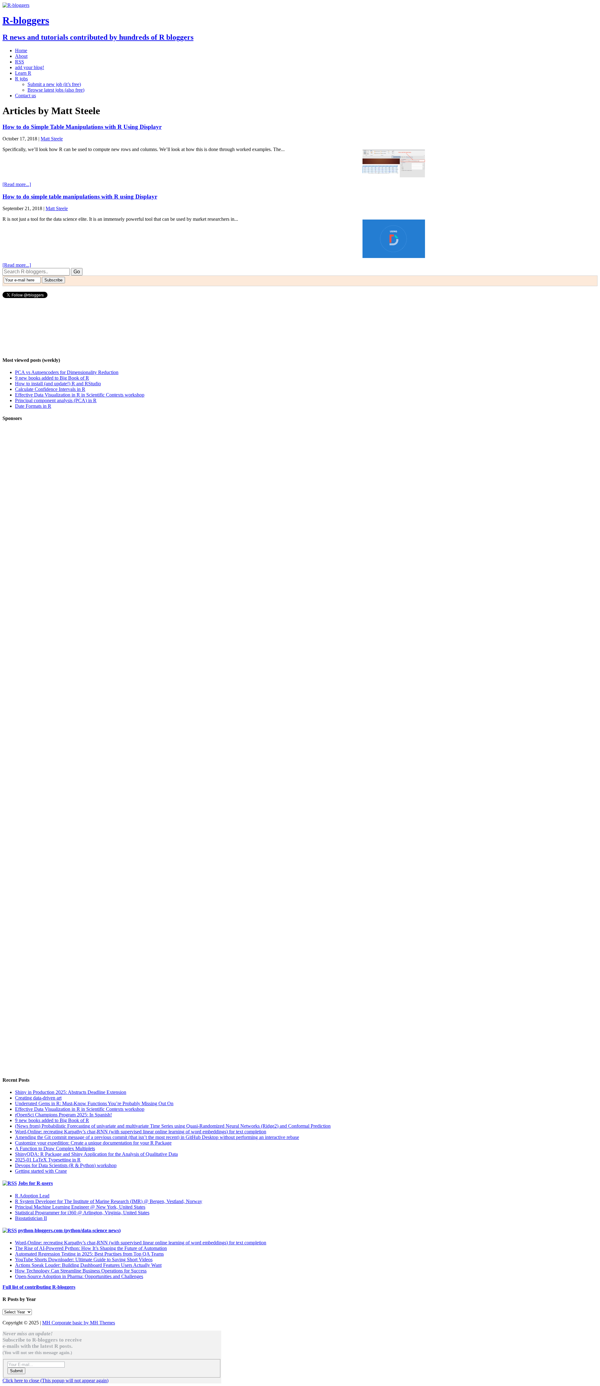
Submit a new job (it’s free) (54, 84)
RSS (19, 61)
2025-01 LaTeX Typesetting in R (48, 1159)
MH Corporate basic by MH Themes (78, 1322)
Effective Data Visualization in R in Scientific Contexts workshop (79, 394)
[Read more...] (16, 184)
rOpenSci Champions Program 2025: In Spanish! (63, 1114)
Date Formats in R (33, 406)
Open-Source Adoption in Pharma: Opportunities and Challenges (79, 1276)
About (21, 56)
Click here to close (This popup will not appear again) (55, 1380)
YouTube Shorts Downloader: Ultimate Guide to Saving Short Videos (83, 1259)
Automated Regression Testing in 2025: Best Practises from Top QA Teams (89, 1254)
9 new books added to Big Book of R (52, 378)
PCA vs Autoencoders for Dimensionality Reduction (66, 372)
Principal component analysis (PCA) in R (56, 400)
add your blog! (29, 67)
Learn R (23, 73)
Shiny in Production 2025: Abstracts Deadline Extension (70, 1092)
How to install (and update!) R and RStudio (58, 383)
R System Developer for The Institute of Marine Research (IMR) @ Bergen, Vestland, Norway (108, 1201)
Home (21, 50)
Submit (16, 1370)
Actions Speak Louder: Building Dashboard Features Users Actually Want (88, 1265)
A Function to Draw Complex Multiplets (55, 1148)
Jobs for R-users (35, 1183)
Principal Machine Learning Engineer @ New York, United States (80, 1207)
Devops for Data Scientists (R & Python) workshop (66, 1165)
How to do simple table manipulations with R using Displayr (79, 196)
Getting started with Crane (41, 1171)
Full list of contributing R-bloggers (38, 1287)
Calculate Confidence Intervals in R (50, 389)
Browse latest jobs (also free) (56, 90)
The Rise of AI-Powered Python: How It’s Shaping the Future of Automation (91, 1248)
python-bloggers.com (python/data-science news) (69, 1230)
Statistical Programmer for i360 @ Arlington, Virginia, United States (82, 1212)
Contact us (25, 95)
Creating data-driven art (38, 1097)
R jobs (21, 78)
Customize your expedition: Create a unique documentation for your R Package (93, 1143)
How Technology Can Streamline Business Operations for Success (81, 1270)
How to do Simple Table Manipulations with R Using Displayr (82, 127)
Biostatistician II (31, 1218)
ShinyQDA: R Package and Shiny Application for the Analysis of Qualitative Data (96, 1154)
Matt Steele (52, 138)
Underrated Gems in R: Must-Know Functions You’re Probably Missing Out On (94, 1103)
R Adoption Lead (32, 1195)
